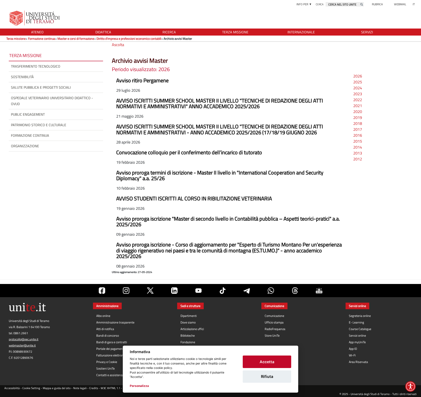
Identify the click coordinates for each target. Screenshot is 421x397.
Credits (93, 388)
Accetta (267, 361)
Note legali (80, 388)
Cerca (319, 4)
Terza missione (16, 38)
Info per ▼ (304, 4)
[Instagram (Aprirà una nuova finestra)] (126, 290)
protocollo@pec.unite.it (23, 339)
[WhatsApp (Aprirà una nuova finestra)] (271, 290)
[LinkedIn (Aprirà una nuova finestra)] (174, 290)
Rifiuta (267, 376)
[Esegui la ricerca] (361, 4)
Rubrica (377, 4)
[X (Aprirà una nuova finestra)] (150, 290)
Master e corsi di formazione (75, 38)
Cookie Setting (31, 388)
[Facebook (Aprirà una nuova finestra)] (102, 290)
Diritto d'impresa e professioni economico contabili (128, 38)
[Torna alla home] (35, 18)
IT (414, 4)
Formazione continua (41, 38)
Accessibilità (12, 388)
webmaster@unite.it (22, 345)
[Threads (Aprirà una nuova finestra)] (295, 290)
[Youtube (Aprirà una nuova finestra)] (198, 290)
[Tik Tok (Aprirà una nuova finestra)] (222, 290)
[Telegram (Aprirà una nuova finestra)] (246, 290)
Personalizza (139, 386)
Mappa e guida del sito (57, 388)
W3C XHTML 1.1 (110, 388)
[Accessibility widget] (410, 386)
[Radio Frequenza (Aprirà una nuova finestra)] (319, 290)
